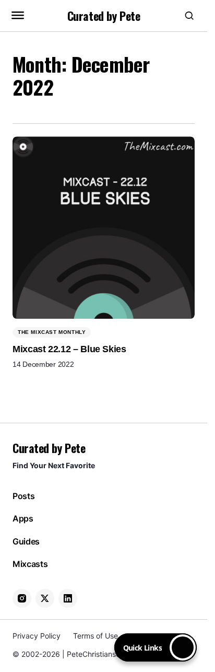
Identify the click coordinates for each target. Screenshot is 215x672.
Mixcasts (30, 564)
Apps (23, 519)
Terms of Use (95, 635)
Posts (23, 496)
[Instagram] (21, 598)
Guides (26, 542)
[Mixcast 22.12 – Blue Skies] (104, 227)
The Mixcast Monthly (52, 332)
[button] (17, 15)
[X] (44, 598)
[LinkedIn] (67, 598)
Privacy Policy (37, 635)
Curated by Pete (103, 16)
